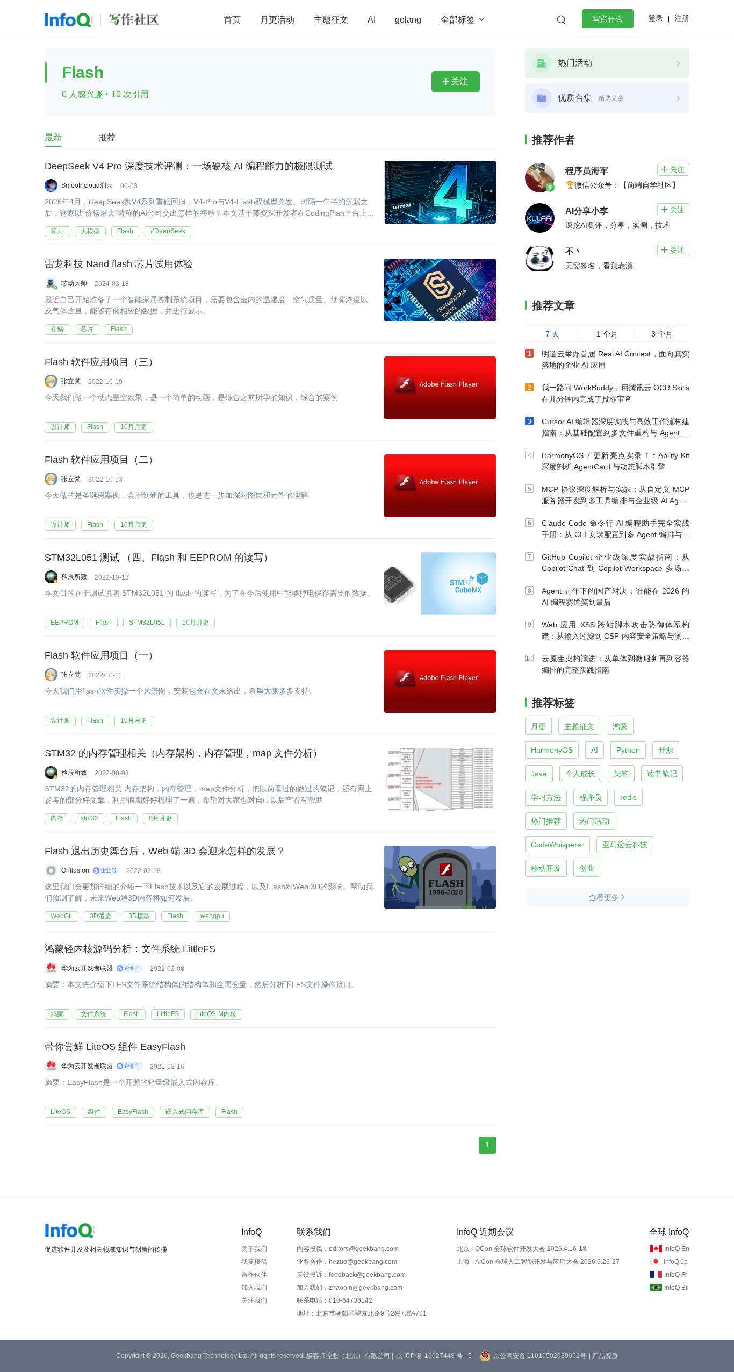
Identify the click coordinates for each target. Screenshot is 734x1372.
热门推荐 (546, 821)
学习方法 (546, 797)
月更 (538, 726)
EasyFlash (133, 1112)
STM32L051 (147, 622)
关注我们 (254, 1300)
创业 (586, 868)
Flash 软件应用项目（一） (101, 655)
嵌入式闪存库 (184, 1112)
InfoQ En (676, 1249)
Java (539, 773)
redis (628, 797)
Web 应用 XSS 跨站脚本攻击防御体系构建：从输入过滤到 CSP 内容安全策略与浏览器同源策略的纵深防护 (615, 636)
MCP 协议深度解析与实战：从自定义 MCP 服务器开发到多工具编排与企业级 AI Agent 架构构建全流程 (615, 500)
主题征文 (331, 19)
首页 (232, 19)
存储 (57, 329)
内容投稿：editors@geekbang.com (348, 1249)
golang (408, 19)
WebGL (62, 916)
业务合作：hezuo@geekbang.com (347, 1262)
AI (372, 19)
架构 (621, 773)
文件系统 (93, 1014)
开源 (665, 750)
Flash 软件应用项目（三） (101, 361)
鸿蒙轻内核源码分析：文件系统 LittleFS (130, 949)
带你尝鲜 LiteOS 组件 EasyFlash (115, 1046)
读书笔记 (662, 773)
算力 (57, 231)
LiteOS (60, 1112)
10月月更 (133, 427)
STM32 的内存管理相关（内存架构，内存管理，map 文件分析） (183, 753)
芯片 (87, 329)
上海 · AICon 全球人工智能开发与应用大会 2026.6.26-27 (538, 1262)
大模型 (90, 231)
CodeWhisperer (557, 844)
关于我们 (254, 1249)
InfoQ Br (676, 1287)
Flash (125, 231)
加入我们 (254, 1287)
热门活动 (594, 821)
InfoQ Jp (676, 1262)
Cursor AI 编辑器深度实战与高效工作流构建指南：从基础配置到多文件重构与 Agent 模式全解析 (615, 432)
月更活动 (277, 19)
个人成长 (580, 773)
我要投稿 (254, 1262)
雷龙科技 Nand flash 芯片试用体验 (119, 264)
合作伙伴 (254, 1274)
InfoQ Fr (675, 1274)
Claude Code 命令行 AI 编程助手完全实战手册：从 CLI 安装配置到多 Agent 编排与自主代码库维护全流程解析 (615, 534)
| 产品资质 (603, 1356)
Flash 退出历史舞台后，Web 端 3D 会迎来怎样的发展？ (165, 851)
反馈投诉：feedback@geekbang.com (351, 1274)
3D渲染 (100, 916)
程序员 (590, 797)
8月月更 (160, 818)
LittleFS (168, 1014)
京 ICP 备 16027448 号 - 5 (434, 1356)
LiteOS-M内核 (216, 1014)
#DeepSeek (167, 231)
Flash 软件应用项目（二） (101, 459)
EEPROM (64, 622)
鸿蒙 (57, 1014)
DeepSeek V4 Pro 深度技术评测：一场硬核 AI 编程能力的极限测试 (189, 166)
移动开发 (546, 868)
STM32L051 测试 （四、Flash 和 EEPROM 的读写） (159, 557)
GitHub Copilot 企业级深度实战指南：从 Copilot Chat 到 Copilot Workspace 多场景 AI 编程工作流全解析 (615, 568)
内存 (57, 818)
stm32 (89, 818)
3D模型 (139, 916)
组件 (94, 1112)
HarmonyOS (552, 750)
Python (628, 750)
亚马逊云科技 (624, 844)
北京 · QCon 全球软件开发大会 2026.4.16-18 (521, 1249)
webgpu (212, 916)
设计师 (60, 427)
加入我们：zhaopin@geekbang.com (349, 1287)
